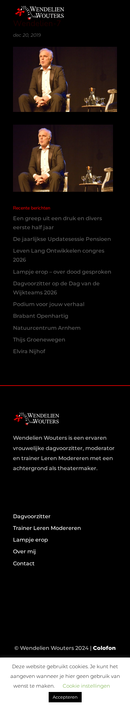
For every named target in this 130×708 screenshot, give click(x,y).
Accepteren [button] (65, 697)
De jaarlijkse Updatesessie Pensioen (62, 239)
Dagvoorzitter (32, 516)
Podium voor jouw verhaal (48, 304)
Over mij (24, 551)
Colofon (104, 648)
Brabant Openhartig (40, 316)
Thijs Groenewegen (39, 339)
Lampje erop (30, 540)
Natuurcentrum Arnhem (47, 328)
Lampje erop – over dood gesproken (62, 272)
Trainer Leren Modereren (47, 528)
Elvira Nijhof (29, 351)
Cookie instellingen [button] (86, 686)
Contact (24, 563)
